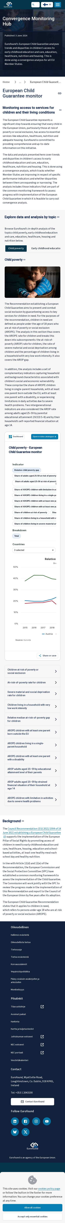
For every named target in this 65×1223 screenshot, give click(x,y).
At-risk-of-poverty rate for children (27, 682)
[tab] (16, 248)
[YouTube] (47, 1121)
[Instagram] (36, 1121)
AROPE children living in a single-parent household (26, 745)
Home (6, 82)
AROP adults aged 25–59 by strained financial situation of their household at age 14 (29, 785)
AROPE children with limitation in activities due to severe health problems (30, 800)
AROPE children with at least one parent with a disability (29, 758)
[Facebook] (26, 1121)
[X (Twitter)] (26, 1132)
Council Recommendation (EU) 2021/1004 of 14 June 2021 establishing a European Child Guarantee (32, 832)
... (20, 82)
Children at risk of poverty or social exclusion (23, 671)
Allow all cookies (32, 1207)
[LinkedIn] (15, 1121)
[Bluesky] (15, 1132)
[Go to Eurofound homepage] (13, 4)
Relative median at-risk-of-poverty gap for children (29, 719)
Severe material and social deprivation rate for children (29, 694)
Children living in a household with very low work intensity (29, 707)
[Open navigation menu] (57, 4)
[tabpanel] (32, 533)
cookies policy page (49, 1188)
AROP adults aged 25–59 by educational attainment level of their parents (29, 771)
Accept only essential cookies (33, 1216)
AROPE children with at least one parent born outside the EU (29, 732)
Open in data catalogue (43, 436)
